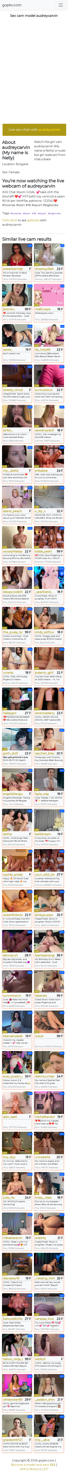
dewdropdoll (44, 430)
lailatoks (41, 995)
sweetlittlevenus (13, 915)
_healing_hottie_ (45, 1278)
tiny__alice (42, 1440)
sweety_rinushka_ (13, 390)
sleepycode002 (13, 592)
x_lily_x (40, 511)
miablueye (42, 309)
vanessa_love (44, 1319)
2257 (44, 1469)
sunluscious (43, 390)
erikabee (41, 470)
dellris (7, 834)
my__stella (10, 470)
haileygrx (10, 713)
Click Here (9, 220)
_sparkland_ (43, 592)
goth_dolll (10, 753)
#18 (34, 213)
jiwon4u (9, 309)
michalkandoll (45, 1117)
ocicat (39, 1036)
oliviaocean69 (12, 1399)
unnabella (42, 1157)
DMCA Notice (29, 1469)
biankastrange (45, 955)
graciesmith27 (13, 1440)
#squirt (42, 213)
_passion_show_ (45, 1399)
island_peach (12, 511)
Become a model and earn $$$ (33, 1465)
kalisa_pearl (43, 551)
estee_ (8, 349)
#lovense (15, 213)
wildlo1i (40, 1359)
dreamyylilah (44, 269)
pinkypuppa (44, 915)
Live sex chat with (34, 130)
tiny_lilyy (9, 1157)
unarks (8, 672)
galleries (33, 220)
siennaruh (10, 955)
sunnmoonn (12, 995)
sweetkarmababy (13, 269)
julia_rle (9, 1197)
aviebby (40, 1238)
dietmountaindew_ (45, 1076)
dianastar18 (11, 1278)
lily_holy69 (42, 349)
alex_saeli (10, 1117)
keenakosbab (13, 1036)
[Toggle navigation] (61, 5)
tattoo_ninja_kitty (13, 1359)
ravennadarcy (45, 713)
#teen (26, 213)
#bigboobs (54, 213)
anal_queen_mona (13, 1076)
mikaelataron (12, 1238)
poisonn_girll (44, 672)
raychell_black (45, 753)
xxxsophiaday (12, 551)
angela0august (13, 794)
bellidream (43, 834)
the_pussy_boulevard (13, 632)
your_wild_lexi (45, 874)
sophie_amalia (13, 874)
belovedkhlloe (13, 1319)
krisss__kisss (43, 1197)
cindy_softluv (44, 632)
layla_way (42, 794)
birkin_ (8, 430)
